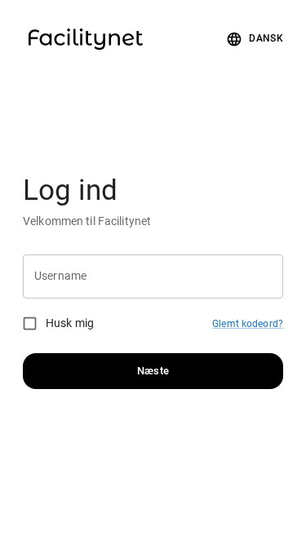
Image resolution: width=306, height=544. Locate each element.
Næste (153, 371)
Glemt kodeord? (247, 323)
